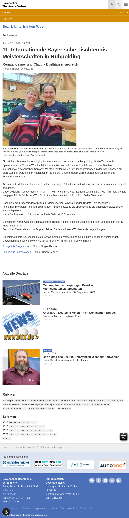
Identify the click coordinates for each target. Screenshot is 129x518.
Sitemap (27, 508)
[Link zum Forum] (92, 480)
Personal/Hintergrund (32, 404)
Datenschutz (87, 508)
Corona (50, 408)
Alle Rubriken (64, 408)
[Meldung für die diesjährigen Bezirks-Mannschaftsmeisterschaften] (21, 292)
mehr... (6, 438)
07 (27, 430)
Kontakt (16, 508)
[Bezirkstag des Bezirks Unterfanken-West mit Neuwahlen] (21, 367)
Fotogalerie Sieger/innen (16, 246)
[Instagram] (112, 480)
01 (35, 422)
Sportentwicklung (11, 404)
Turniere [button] (7, 18)
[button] (6, 511)
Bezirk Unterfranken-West (23, 26)
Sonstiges (49, 404)
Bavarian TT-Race (100, 404)
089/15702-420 (14, 497)
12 (10, 426)
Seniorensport (68, 400)
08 (10, 422)
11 (15, 426)
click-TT (86, 404)
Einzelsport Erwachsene (15, 400)
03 (27, 422)
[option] (16, 465)
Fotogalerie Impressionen (17, 252)
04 (23, 422)
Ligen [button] (5, 12)
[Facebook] (98, 480)
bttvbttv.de (9, 494)
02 (31, 422)
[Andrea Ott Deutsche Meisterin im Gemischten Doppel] (21, 326)
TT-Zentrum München (34, 408)
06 (15, 422)
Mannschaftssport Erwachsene (44, 400)
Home (6, 447)
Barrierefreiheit (69, 508)
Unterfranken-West (23, 447)
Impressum (41, 508)
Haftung (53, 508)
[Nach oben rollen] (122, 509)
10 (18, 426)
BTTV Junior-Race (12, 408)
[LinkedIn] (118, 480)
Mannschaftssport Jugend (110, 400)
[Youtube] (105, 480)
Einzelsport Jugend (85, 400)
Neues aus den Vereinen (68, 404)
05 (19, 422)
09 (23, 426)
